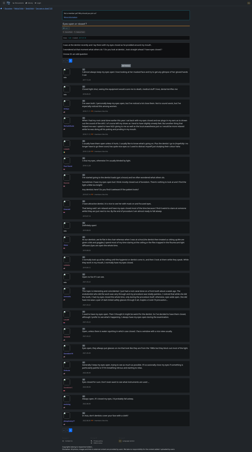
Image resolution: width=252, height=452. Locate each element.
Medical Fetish (19, 8)
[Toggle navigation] (4, 3)
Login (39, 3)
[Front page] (1, 8)
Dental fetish (30, 8)
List (66, 28)
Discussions (19, 3)
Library (30, 3)
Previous (127, 66)
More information (70, 17)
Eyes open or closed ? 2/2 (44, 8)
